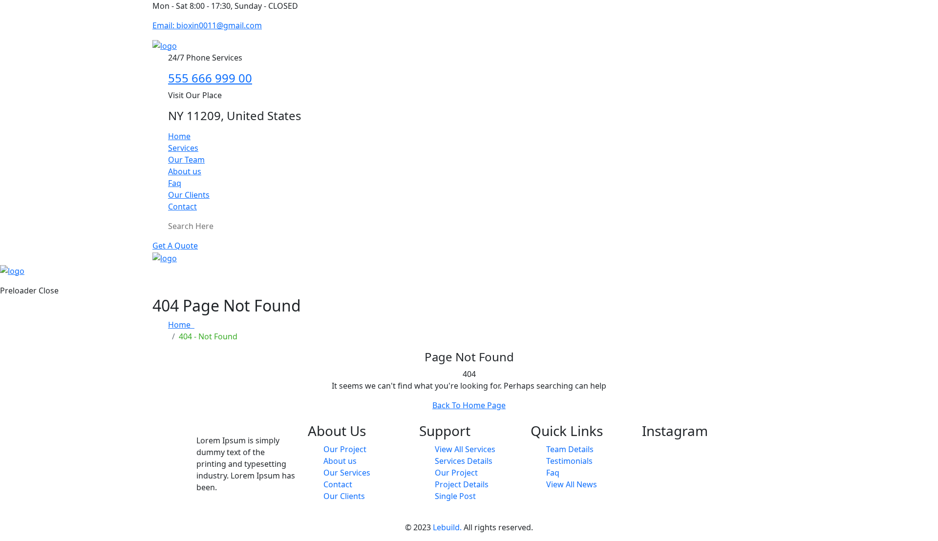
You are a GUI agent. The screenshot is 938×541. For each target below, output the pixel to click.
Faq (174, 183)
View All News (571, 484)
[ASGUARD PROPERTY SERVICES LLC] (164, 45)
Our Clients (189, 194)
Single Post (455, 496)
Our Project (344, 449)
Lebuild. (447, 527)
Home (179, 136)
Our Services (346, 472)
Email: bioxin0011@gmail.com (207, 25)
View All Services (465, 449)
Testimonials (569, 461)
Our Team (186, 159)
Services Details (463, 461)
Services (183, 148)
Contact (182, 206)
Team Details (570, 449)
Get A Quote (175, 245)
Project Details (462, 484)
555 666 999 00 (210, 78)
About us (184, 171)
